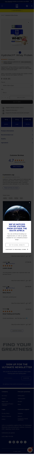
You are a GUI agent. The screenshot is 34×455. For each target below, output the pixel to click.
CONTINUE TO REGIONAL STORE (16, 249)
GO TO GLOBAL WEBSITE (17, 244)
